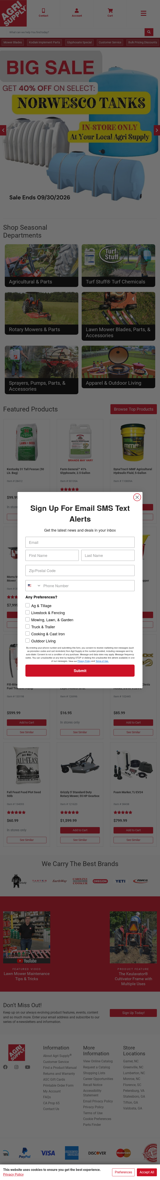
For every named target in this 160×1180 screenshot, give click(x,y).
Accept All (147, 1172)
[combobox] (33, 585)
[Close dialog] (137, 497)
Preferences (123, 1172)
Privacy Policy (13, 1174)
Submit (80, 670)
